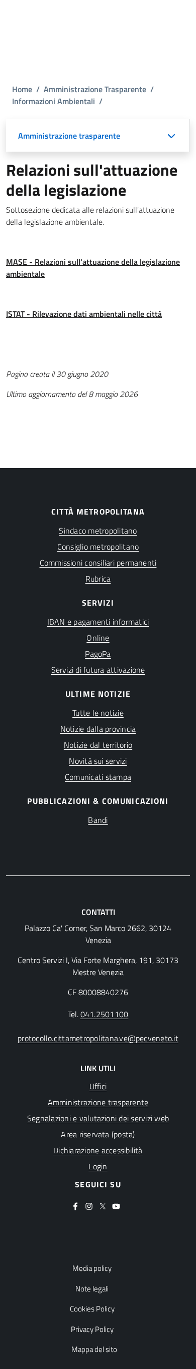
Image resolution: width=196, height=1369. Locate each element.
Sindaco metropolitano (98, 531)
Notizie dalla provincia (98, 729)
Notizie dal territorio (98, 745)
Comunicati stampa (98, 777)
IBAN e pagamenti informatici (98, 622)
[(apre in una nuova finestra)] (75, 1205)
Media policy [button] (92, 1268)
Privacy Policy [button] (92, 1329)
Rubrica (98, 579)
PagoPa (98, 654)
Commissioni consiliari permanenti (98, 563)
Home (22, 89)
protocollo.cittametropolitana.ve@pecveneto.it (98, 1038)
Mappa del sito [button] (94, 1349)
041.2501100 (104, 1014)
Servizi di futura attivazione (98, 670)
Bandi (98, 820)
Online (97, 638)
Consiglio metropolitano (98, 547)
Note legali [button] (92, 1288)
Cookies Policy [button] (92, 1308)
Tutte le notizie (98, 713)
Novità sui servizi (98, 761)
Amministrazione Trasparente (95, 89)
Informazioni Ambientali (53, 101)
